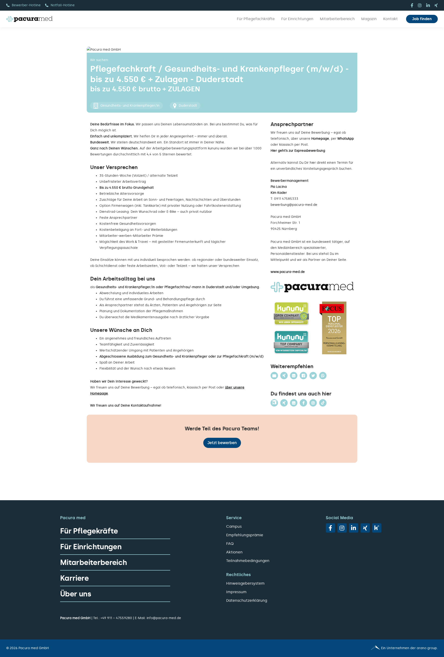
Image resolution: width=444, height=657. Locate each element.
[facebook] (412, 5)
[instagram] (420, 5)
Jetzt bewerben (222, 443)
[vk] (376, 528)
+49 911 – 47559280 (116, 618)
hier (313, 163)
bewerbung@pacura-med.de (294, 205)
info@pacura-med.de (164, 618)
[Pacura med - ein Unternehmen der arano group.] (332, 648)
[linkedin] (428, 5)
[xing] (436, 5)
